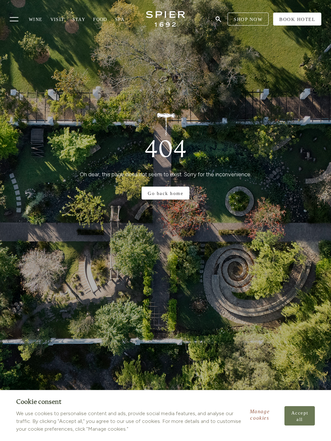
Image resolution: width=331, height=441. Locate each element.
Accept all (299, 416)
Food (100, 19)
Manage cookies (260, 415)
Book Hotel (297, 19)
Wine (36, 19)
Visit (57, 19)
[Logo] (165, 19)
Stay (79, 19)
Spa (119, 19)
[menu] (14, 19)
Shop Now (248, 19)
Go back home (165, 193)
